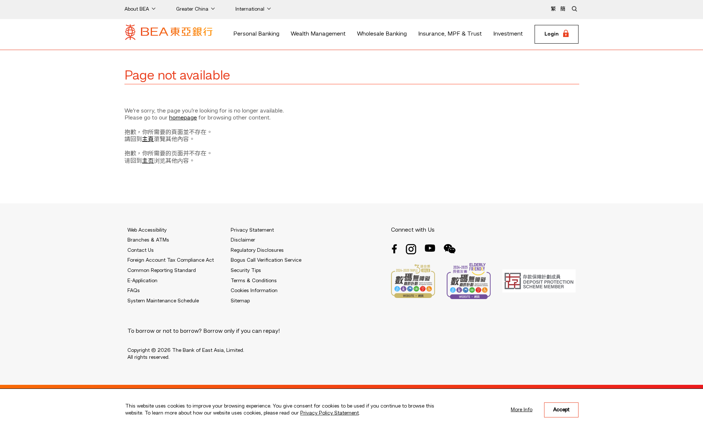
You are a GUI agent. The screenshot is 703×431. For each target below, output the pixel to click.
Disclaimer (243, 240)
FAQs (133, 290)
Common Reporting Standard (161, 270)
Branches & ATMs (148, 240)
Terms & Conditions (254, 280)
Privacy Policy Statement (329, 413)
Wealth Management (318, 34)
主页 (148, 161)
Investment (508, 34)
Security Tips (246, 270)
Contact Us (140, 250)
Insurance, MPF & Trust (450, 34)
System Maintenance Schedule (163, 300)
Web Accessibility (147, 230)
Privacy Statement (252, 230)
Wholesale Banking (382, 34)
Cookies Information (254, 290)
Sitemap (240, 300)
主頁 (148, 140)
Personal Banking (256, 34)
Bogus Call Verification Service (266, 260)
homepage (183, 118)
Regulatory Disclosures (257, 250)
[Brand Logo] (168, 34)
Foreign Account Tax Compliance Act (170, 260)
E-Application (142, 280)
